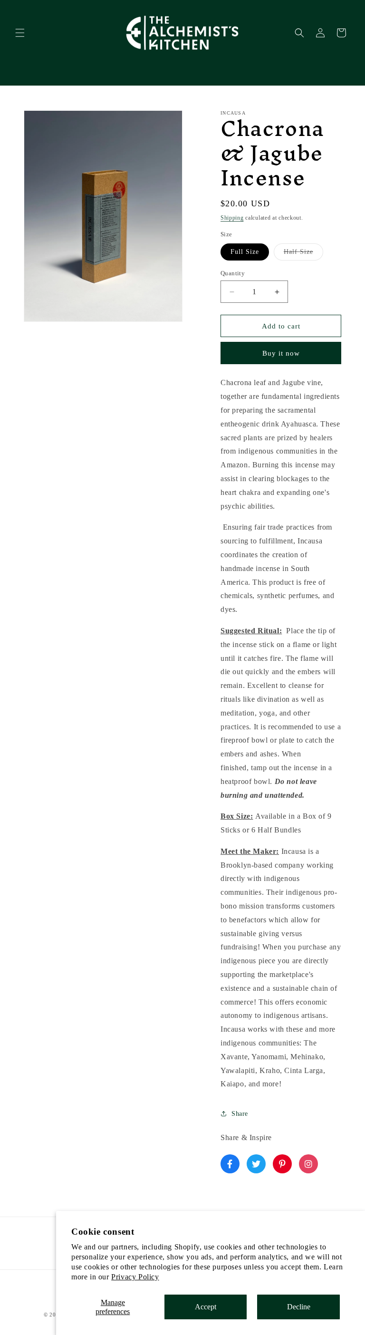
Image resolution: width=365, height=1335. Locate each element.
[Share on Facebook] (230, 1163)
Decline (298, 1307)
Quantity (233, 273)
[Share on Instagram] (308, 1163)
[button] (20, 32)
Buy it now (281, 353)
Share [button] (239, 1113)
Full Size (245, 251)
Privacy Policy (135, 1277)
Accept (205, 1307)
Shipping (232, 217)
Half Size (303, 254)
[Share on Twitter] (256, 1163)
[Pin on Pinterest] (282, 1163)
